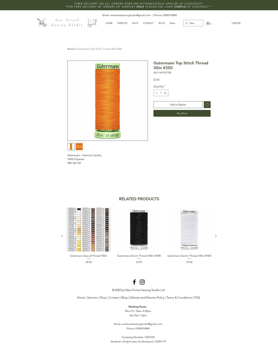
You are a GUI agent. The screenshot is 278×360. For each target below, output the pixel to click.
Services (92, 297)
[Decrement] (156, 93)
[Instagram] (142, 282)
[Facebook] (134, 282)
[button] (209, 23)
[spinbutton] (160, 93)
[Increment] (165, 93)
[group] (139, 236)
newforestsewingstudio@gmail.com (130, 15)
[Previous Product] (62, 236)
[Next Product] (216, 236)
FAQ (197, 297)
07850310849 (170, 15)
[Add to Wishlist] (207, 104)
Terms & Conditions (179, 297)
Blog (124, 297)
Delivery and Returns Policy (147, 297)
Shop (103, 297)
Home (71, 48)
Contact (114, 297)
